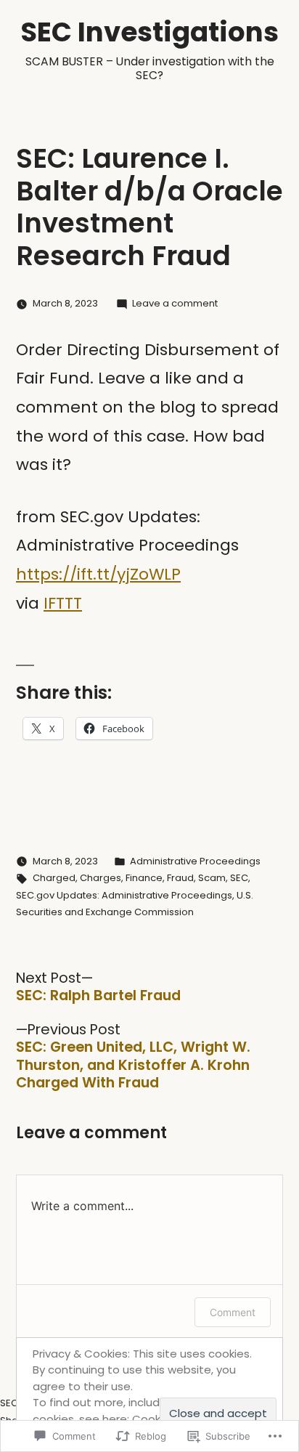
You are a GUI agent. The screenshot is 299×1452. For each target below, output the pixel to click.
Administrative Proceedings (195, 861)
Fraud (180, 878)
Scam (212, 878)
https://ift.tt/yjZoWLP (98, 574)
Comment (232, 1312)
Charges (100, 878)
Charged (54, 878)
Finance (144, 878)
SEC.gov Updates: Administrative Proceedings (124, 895)
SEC (239, 878)
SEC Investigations (149, 32)
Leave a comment (175, 303)
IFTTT (63, 603)
